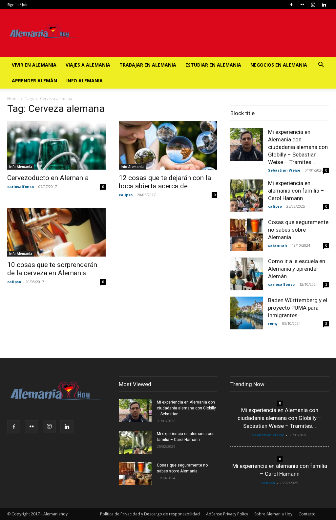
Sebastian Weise (284, 170)
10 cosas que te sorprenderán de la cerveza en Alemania (52, 269)
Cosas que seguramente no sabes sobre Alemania (298, 229)
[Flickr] (302, 4)
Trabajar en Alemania (147, 65)
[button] (321, 65)
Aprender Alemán (34, 80)
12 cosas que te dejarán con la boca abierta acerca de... (165, 182)
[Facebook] (291, 4)
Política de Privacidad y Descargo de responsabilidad (150, 514)
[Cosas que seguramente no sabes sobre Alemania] (246, 234)
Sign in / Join (18, 4)
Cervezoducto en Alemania (48, 178)
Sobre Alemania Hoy (273, 514)
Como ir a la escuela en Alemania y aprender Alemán (296, 269)
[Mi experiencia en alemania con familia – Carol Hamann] (246, 195)
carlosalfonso (20, 186)
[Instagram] (313, 4)
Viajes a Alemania (88, 65)
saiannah (277, 245)
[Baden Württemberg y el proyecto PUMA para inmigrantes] (246, 313)
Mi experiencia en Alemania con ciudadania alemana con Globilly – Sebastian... (186, 408)
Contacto (307, 514)
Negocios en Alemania (278, 65)
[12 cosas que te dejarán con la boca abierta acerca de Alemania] (168, 145)
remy (273, 323)
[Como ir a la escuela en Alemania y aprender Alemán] (246, 274)
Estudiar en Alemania (213, 65)
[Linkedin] (324, 4)
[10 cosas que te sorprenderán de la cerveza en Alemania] (56, 232)
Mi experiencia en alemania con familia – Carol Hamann (296, 190)
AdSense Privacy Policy (227, 514)
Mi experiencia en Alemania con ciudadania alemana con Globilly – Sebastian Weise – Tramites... (298, 147)
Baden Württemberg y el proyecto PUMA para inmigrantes (297, 308)
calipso (126, 194)
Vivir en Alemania (34, 65)
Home (13, 98)
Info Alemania (84, 80)
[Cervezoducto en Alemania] (56, 145)
